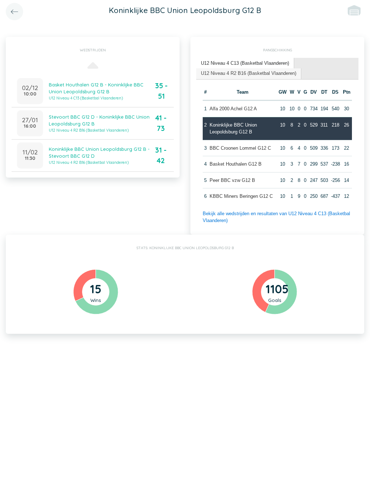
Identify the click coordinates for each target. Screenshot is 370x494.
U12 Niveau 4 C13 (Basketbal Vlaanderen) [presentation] (245, 63)
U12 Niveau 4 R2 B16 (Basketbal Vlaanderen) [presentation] (248, 73)
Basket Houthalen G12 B (236, 164)
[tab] (245, 63)
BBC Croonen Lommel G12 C (240, 148)
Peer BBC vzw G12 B (232, 180)
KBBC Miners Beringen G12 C (241, 196)
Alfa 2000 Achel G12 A (233, 108)
